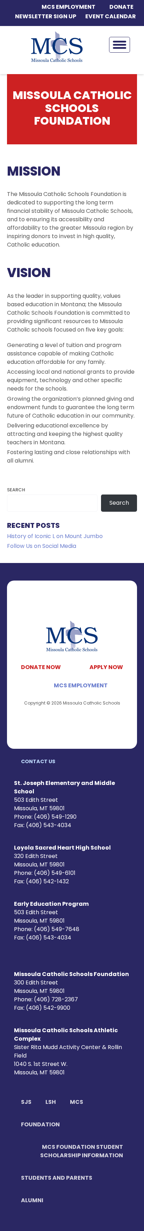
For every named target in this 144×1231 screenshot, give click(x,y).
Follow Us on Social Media (41, 546)
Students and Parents (56, 1178)
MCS (76, 1102)
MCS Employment (68, 7)
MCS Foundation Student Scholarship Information (81, 1152)
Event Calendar (110, 17)
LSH (50, 1102)
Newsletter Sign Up (45, 17)
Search (16, 490)
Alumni (32, 1201)
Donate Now (41, 667)
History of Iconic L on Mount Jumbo (55, 536)
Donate (121, 7)
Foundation (40, 1125)
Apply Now (106, 667)
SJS (26, 1102)
